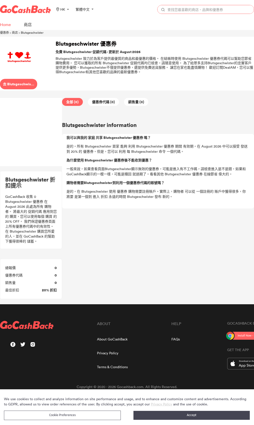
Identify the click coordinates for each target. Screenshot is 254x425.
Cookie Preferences (62, 415)
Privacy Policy (107, 353)
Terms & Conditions (112, 366)
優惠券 (4, 32)
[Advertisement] (31, 132)
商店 (15, 32)
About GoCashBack (112, 339)
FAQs (175, 339)
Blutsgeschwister (32, 32)
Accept (191, 415)
